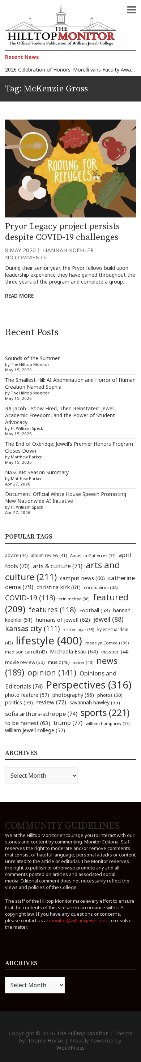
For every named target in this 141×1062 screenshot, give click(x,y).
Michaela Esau (74, 651)
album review (49, 555)
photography (73, 694)
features (52, 609)
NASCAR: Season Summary (37, 472)
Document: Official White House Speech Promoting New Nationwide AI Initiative (65, 497)
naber (83, 662)
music (58, 662)
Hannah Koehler (68, 250)
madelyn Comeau (107, 643)
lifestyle (49, 640)
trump (68, 722)
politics (19, 702)
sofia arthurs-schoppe (41, 713)
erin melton (74, 598)
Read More (19, 295)
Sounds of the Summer (32, 358)
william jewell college (35, 730)
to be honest (27, 722)
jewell (108, 619)
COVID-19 (30, 598)
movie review (25, 662)
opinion (51, 672)
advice (16, 555)
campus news (82, 578)
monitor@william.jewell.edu (78, 920)
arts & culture (57, 566)
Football (94, 610)
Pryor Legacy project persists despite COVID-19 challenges (62, 232)
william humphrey (108, 723)
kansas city (32, 628)
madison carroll (26, 652)
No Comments (25, 257)
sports (105, 712)
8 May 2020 (20, 250)
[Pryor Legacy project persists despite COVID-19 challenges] (70, 168)
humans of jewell (63, 619)
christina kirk (59, 587)
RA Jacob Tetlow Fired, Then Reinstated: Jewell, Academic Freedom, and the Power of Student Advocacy (60, 415)
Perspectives (89, 684)
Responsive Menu (131, 9)
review (51, 702)
